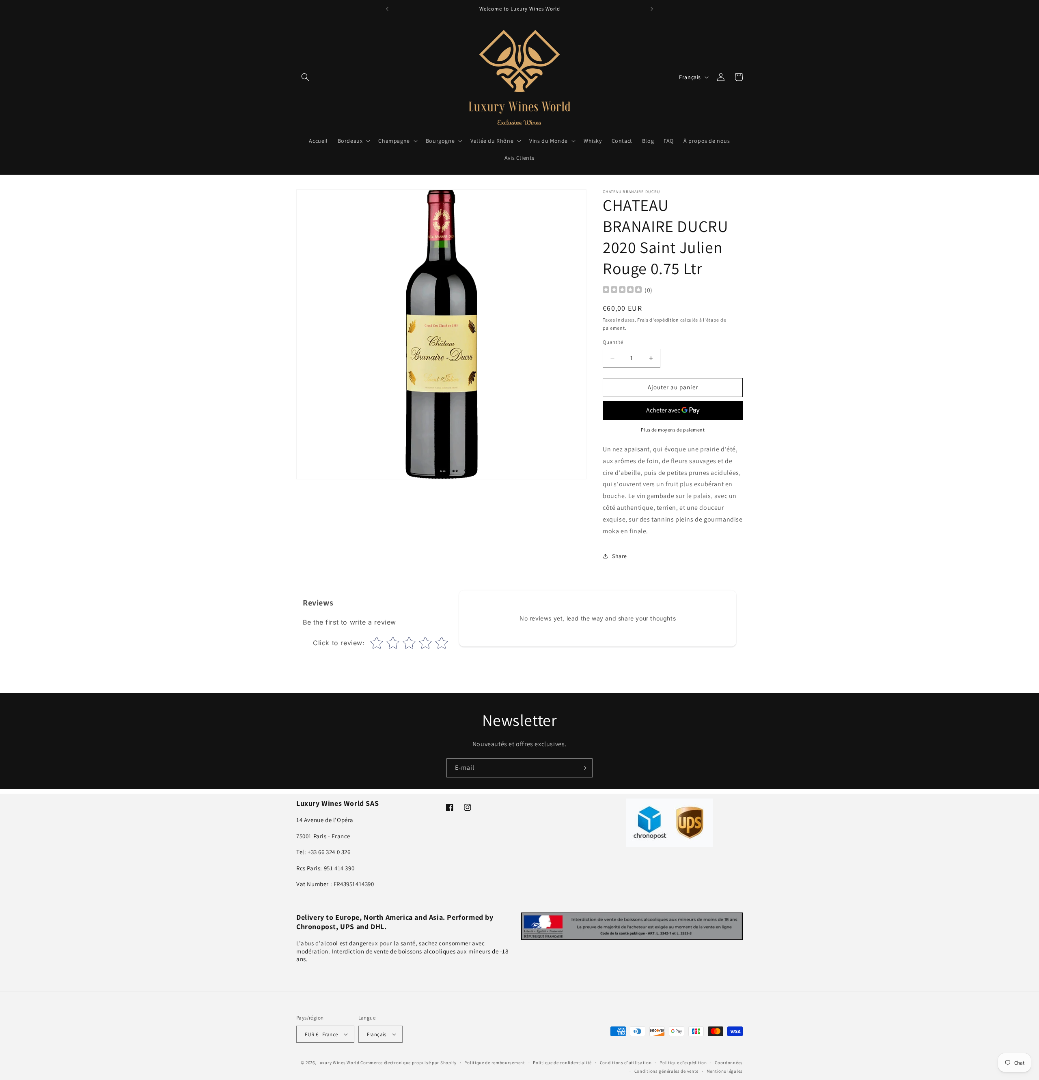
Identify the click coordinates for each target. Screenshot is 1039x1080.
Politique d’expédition (683, 1062)
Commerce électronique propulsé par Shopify (408, 1062)
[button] (305, 77)
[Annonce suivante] (652, 9)
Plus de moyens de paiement (673, 430)
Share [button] (619, 556)
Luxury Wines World (338, 1062)
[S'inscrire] (583, 767)
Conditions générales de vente (666, 1071)
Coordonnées (729, 1062)
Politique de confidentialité (562, 1062)
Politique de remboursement (494, 1062)
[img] (622, 290)
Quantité (613, 342)
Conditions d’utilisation (626, 1062)
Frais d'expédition (658, 320)
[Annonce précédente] (387, 9)
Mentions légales (725, 1071)
